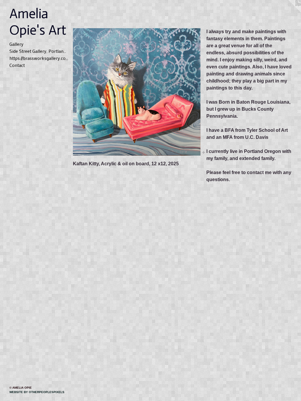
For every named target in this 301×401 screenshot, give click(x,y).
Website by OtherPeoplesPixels (36, 392)
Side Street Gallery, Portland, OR (38, 51)
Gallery (16, 44)
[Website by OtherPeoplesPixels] (289, 11)
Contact (17, 65)
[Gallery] (136, 92)
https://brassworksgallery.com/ (38, 58)
